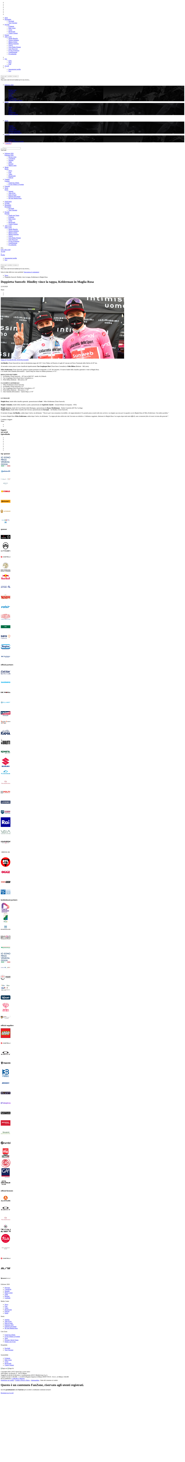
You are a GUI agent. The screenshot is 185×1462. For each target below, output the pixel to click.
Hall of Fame (12, 129)
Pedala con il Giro (10, 1342)
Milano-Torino (12, 42)
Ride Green (12, 28)
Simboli (10, 126)
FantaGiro (11, 139)
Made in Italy (12, 98)
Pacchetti (11, 21)
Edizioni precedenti (14, 131)
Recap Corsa (12, 90)
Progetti (7, 24)
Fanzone (8, 143)
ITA (6, 59)
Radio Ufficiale (13, 114)
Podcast (10, 177)
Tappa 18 (3, 360)
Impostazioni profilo (14, 69)
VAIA (10, 30)
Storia (6, 120)
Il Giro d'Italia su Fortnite (16, 184)
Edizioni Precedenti (14, 196)
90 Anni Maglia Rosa (14, 133)
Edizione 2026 (9, 85)
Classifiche (11, 92)
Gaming (7, 134)
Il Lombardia (12, 54)
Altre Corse (8, 37)
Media (6, 102)
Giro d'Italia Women (14, 47)
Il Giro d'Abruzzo (13, 50)
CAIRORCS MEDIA (18, 1378)
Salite (10, 95)
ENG (10, 61)
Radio (6, 1313)
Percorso (7, 1287)
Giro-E (10, 45)
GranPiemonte (12, 52)
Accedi (7, 66)
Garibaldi (7, 1298)
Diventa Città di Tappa (15, 100)
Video (10, 111)
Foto (9, 109)
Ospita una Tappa (13, 215)
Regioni (10, 97)
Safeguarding (35, 1380)
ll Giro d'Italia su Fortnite (16, 141)
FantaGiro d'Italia (13, 183)
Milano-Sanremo (13, 43)
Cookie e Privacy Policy (22, 1380)
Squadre (10, 93)
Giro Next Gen (13, 49)
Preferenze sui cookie (7, 1380)
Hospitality (8, 19)
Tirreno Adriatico (13, 40)
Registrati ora (5, 1393)
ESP (9, 64)
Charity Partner (13, 33)
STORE (7, 203)
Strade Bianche (13, 38)
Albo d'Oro (11, 127)
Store (6, 18)
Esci (9, 71)
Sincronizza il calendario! (31, 272)
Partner (7, 35)
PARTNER (8, 201)
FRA (10, 62)
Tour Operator (12, 23)
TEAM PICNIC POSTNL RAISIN (18, 360)
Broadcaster (12, 112)
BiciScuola (11, 31)
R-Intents (11, 26)
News (10, 107)
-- (1, 253)
